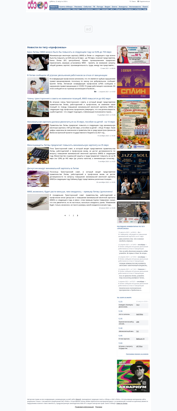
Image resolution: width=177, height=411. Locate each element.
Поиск (145, 7)
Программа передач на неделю (137, 354)
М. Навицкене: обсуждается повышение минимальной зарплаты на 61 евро (132, 235)
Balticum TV (140, 339)
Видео (107, 7)
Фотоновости (135, 7)
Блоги (114, 7)
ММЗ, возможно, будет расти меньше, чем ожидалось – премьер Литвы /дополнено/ (70, 191)
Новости (54, 7)
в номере (67, 9)
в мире (97, 9)
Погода (100, 7)
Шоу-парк (76, 9)
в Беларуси (129, 9)
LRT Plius (139, 346)
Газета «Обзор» (66, 7)
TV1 (137, 331)
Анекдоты (123, 7)
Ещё (144, 9)
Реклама (78, 7)
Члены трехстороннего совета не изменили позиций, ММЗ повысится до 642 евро (69, 98)
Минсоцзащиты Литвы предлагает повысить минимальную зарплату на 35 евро (68, 145)
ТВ (94, 7)
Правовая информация (84, 407)
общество (119, 9)
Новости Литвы (121, 403)
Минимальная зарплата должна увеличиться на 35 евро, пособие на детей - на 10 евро (71, 121)
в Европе (138, 9)
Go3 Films (139, 314)
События (87, 7)
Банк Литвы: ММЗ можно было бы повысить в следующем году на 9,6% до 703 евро (69, 52)
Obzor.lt (78, 399)
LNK (137, 322)
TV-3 (137, 305)
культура (105, 9)
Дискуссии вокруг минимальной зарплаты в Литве (53, 168)
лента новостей (56, 9)
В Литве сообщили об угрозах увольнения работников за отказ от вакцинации (67, 75)
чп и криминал (87, 9)
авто (112, 9)
